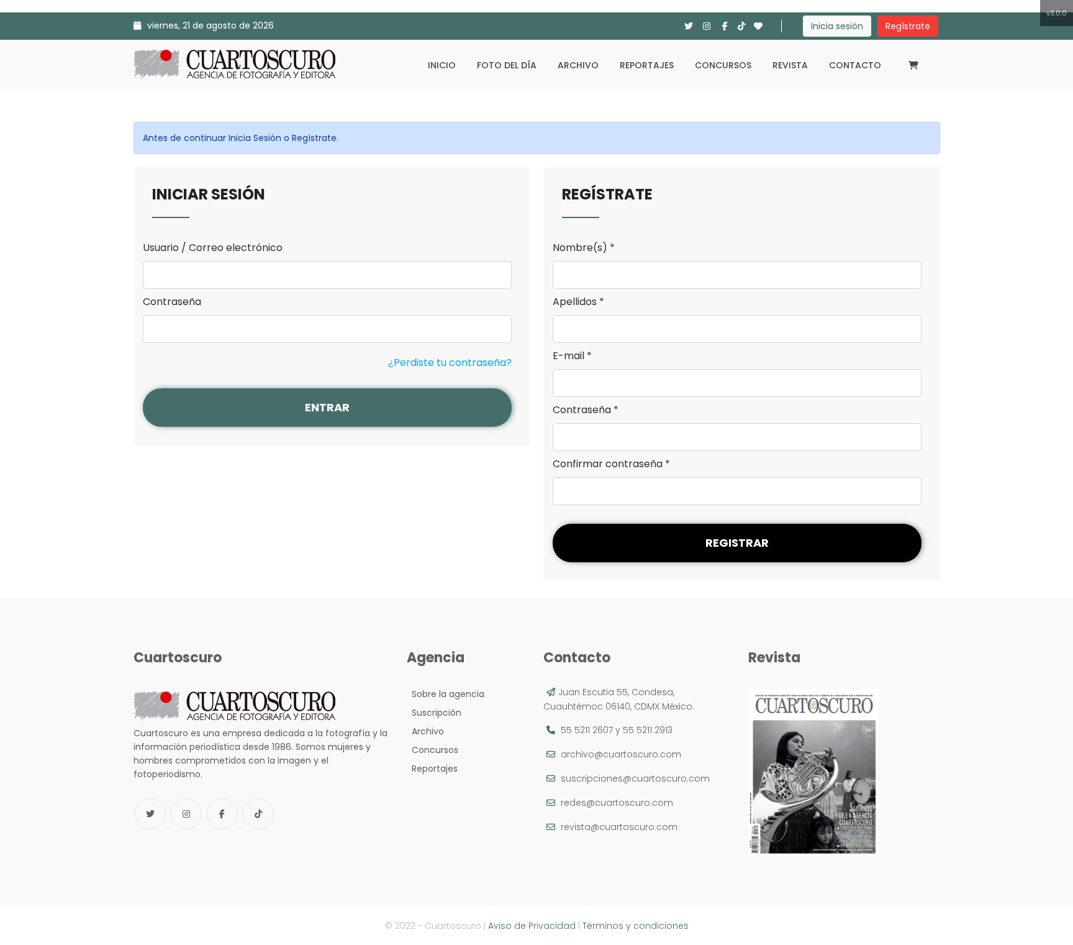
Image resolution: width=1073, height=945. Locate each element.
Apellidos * (578, 302)
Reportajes (647, 65)
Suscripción (434, 712)
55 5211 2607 (587, 730)
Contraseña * (585, 410)
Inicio (442, 65)
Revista (790, 65)
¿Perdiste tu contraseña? (450, 362)
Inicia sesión (837, 26)
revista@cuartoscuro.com (619, 827)
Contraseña (172, 302)
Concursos (723, 65)
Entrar (327, 407)
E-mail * (572, 356)
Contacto (855, 65)
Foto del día (506, 65)
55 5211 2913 (647, 730)
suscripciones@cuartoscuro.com (635, 778)
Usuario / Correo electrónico (213, 248)
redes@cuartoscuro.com (617, 803)
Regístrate (907, 26)
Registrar (737, 542)
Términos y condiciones (635, 926)
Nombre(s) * (584, 248)
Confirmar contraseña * (611, 464)
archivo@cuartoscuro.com (621, 754)
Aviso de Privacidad (532, 926)
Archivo (578, 65)
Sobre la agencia (445, 694)
